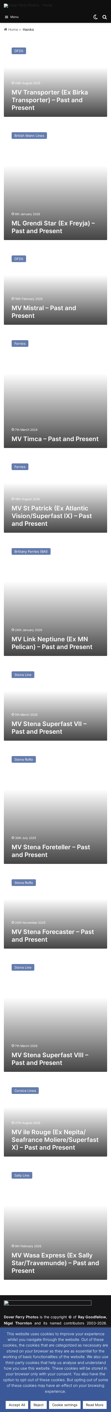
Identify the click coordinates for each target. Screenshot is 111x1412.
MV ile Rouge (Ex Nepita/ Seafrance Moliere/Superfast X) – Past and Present (55, 1139)
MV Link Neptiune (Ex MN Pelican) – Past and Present (52, 643)
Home (12, 29)
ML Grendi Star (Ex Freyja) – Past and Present (53, 227)
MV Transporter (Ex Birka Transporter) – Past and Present (50, 100)
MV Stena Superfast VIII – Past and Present (50, 1058)
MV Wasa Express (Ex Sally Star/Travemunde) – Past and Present (55, 1263)
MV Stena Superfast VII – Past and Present (49, 727)
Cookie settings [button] (64, 1405)
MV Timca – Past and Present (55, 439)
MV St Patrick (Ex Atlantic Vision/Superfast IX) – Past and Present (52, 515)
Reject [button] (39, 1405)
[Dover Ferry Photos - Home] (28, 6)
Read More (95, 1405)
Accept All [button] (17, 1405)
